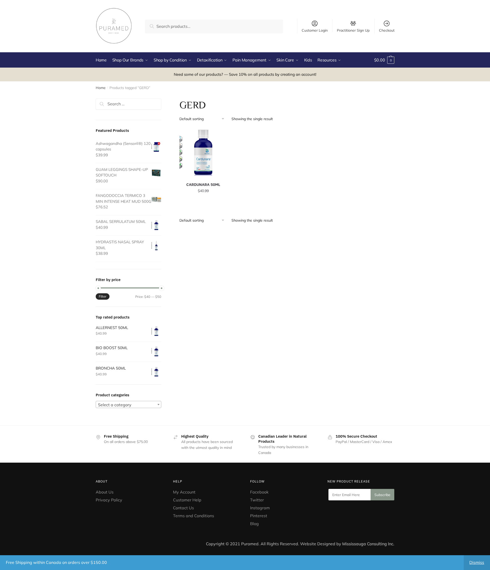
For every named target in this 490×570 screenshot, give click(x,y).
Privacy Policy (109, 499)
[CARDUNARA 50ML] (203, 152)
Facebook (259, 492)
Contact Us (183, 507)
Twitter (257, 499)
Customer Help (187, 499)
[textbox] (128, 404)
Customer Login (315, 30)
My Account (184, 492)
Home (101, 87)
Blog (254, 523)
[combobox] (128, 404)
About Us (105, 492)
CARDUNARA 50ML (203, 184)
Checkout (387, 30)
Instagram (260, 507)
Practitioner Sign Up (353, 30)
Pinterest (259, 515)
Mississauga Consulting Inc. (368, 543)
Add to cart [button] (203, 202)
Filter (102, 296)
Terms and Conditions (193, 515)
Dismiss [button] (476, 562)
